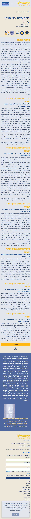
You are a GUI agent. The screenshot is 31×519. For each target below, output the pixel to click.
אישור (15, 514)
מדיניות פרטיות (26, 487)
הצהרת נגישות (26, 489)
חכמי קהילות (27, 494)
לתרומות (15, 344)
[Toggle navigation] (12, 4)
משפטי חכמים (26, 500)
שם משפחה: (27, 462)
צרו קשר (28, 485)
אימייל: (28, 467)
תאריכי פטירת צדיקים (24, 491)
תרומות (28, 483)
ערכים (28, 496)
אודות (28, 481)
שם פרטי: (28, 458)
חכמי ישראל (27, 498)
